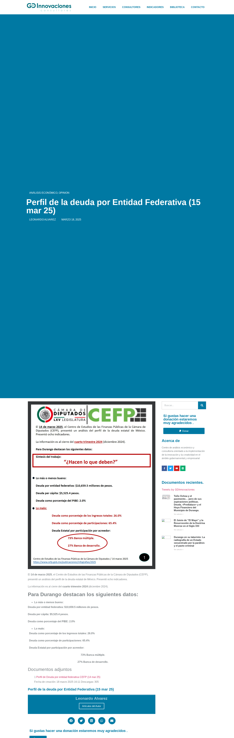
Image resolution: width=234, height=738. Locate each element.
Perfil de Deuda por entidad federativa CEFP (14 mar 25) (68, 677)
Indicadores (155, 7)
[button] (71, 720)
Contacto (198, 7)
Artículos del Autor (91, 706)
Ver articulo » (178, 514)
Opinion (64, 192)
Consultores (131, 7)
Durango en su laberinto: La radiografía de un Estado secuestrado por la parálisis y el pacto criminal (189, 541)
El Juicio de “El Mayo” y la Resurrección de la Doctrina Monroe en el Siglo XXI (189, 523)
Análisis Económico (43, 192)
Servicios (109, 7)
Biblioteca (177, 7)
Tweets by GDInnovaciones (178, 489)
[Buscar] (202, 405)
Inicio (92, 7)
